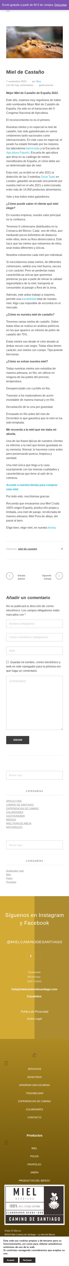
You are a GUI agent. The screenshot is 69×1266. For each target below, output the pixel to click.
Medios (11, 819)
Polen (9, 878)
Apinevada (33, 148)
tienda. (52, 527)
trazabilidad (28, 298)
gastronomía (46, 85)
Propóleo (11, 882)
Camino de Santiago (20, 804)
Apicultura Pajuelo (17, 152)
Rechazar (27, 1260)
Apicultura (14, 801)
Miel (8, 874)
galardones (14, 812)
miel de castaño (27, 548)
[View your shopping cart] (35, 1055)
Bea (38, 81)
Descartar (60, 4)
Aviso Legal (34, 1018)
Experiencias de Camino (22, 808)
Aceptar (11, 1260)
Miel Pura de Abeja (18, 823)
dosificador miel (15, 870)
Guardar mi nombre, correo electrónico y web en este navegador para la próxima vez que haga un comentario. (33, 666)
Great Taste (48, 176)
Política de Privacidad (34, 1011)
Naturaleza (14, 827)
